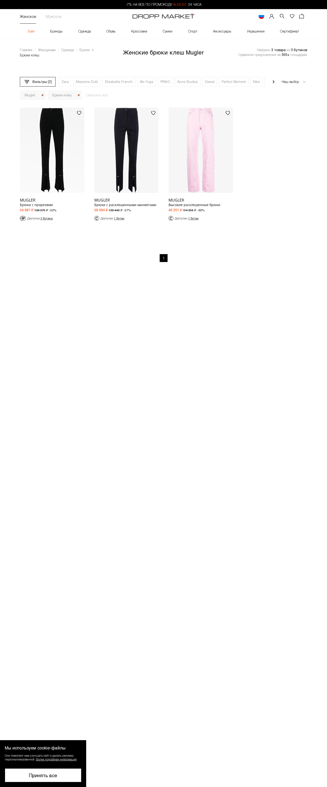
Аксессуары (222, 31)
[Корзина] (302, 16)
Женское (28, 16)
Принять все (43, 775)
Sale (31, 31)
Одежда (84, 31)
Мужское (54, 16)
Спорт (192, 31)
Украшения (256, 31)
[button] (43, 763)
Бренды (56, 31)
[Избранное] (292, 16)
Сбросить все (97, 95)
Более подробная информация (56, 759)
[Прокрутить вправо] (273, 82)
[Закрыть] (42, 95)
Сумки (167, 31)
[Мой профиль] (271, 16)
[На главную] (163, 16)
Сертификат (289, 31)
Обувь (110, 31)
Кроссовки (139, 31)
